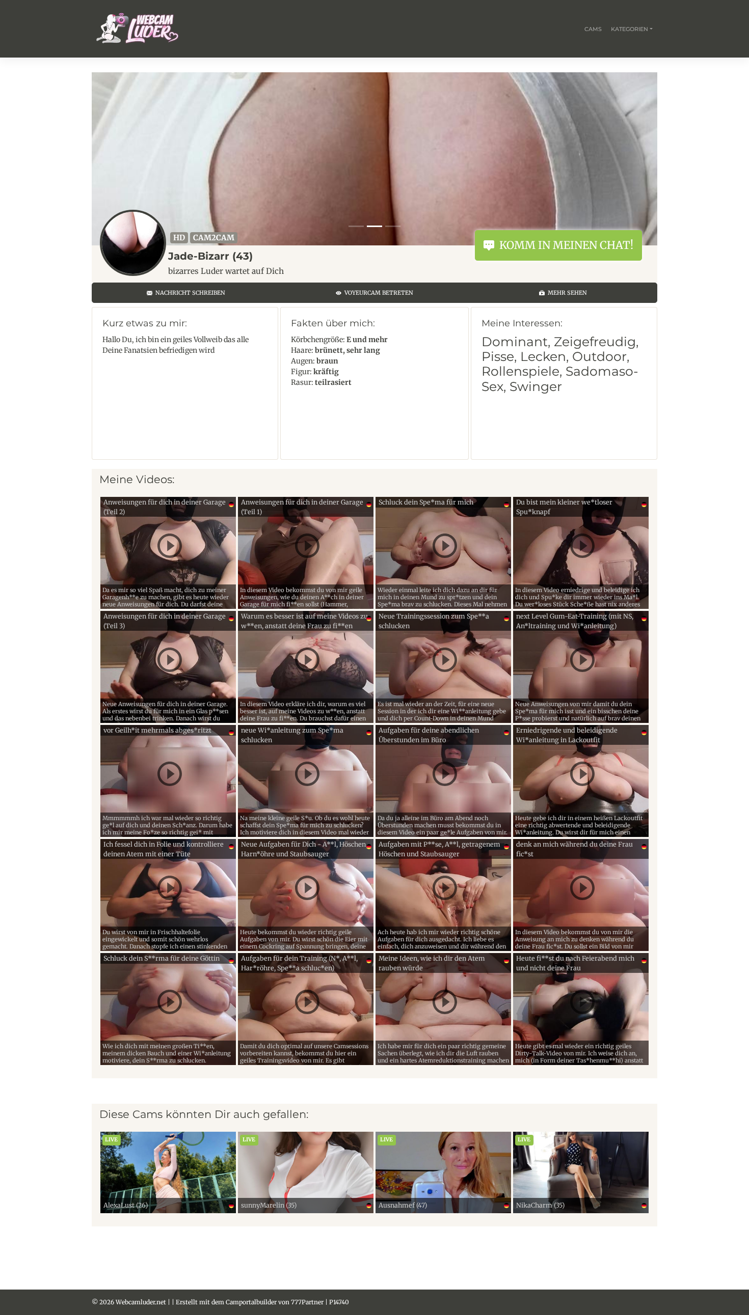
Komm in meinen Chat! (563, 245)
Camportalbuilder (251, 1302)
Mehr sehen (566, 292)
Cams (593, 29)
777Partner (307, 1302)
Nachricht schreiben (188, 292)
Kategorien (629, 29)
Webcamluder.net (141, 1302)
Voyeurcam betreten (377, 292)
